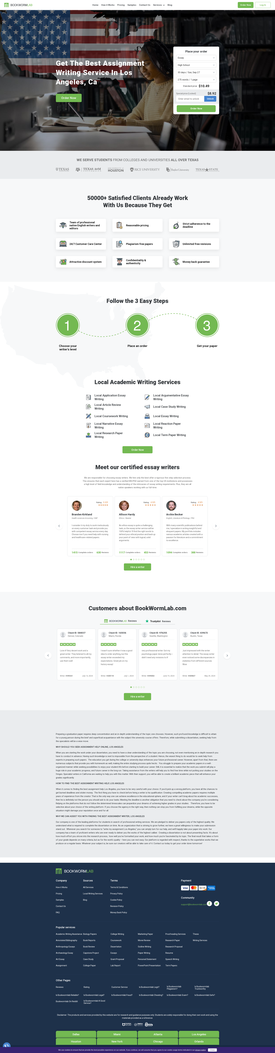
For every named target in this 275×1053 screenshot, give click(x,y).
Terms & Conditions (119, 887)
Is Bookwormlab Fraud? (121, 995)
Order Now (68, 98)
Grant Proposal (117, 959)
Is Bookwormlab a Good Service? (94, 1002)
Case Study (88, 959)
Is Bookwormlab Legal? (94, 995)
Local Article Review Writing (108, 406)
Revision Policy (117, 906)
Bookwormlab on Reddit (67, 1001)
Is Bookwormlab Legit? (149, 987)
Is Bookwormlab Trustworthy (202, 987)
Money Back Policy (118, 912)
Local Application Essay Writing (110, 397)
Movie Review (144, 940)
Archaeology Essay (64, 953)
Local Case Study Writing (169, 406)
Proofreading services (175, 934)
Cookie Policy (116, 900)
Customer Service (119, 987)
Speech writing (172, 959)
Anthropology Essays (65, 946)
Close (212, 1050)
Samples (131, 5)
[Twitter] (216, 903)
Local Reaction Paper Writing (167, 425)
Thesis (196, 934)
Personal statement (147, 959)
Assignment (61, 965)
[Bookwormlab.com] (18, 4)
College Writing (117, 934)
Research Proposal (173, 946)
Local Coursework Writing (111, 416)
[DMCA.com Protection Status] (138, 1024)
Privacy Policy (116, 893)
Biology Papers (90, 934)
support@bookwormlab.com (194, 904)
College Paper (89, 965)
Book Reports (89, 940)
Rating (87, 987)
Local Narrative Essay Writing (109, 425)
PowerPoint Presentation (149, 965)
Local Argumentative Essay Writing (171, 397)
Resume (169, 953)
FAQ (58, 912)
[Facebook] (210, 903)
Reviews (59, 987)
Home (95, 5)
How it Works (107, 5)
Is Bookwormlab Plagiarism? (174, 987)
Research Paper (172, 940)
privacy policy (200, 1050)
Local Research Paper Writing (109, 435)
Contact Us (144, 5)
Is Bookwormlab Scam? (177, 995)
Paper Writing (144, 953)
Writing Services (200, 940)
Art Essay (60, 959)
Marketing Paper (145, 934)
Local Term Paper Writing (169, 435)
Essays (114, 953)
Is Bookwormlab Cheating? (151, 995)
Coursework (116, 940)
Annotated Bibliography (66, 940)
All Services (88, 887)
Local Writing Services (93, 893)
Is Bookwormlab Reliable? (67, 995)
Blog (170, 5)
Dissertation (116, 946)
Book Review (89, 946)
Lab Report (115, 965)
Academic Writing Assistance (69, 934)
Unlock (210, 99)
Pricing (121, 5)
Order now (245, 5)
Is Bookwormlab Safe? (205, 995)
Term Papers (171, 965)
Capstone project (91, 953)
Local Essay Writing (166, 416)
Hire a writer (137, 567)
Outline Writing (144, 946)
